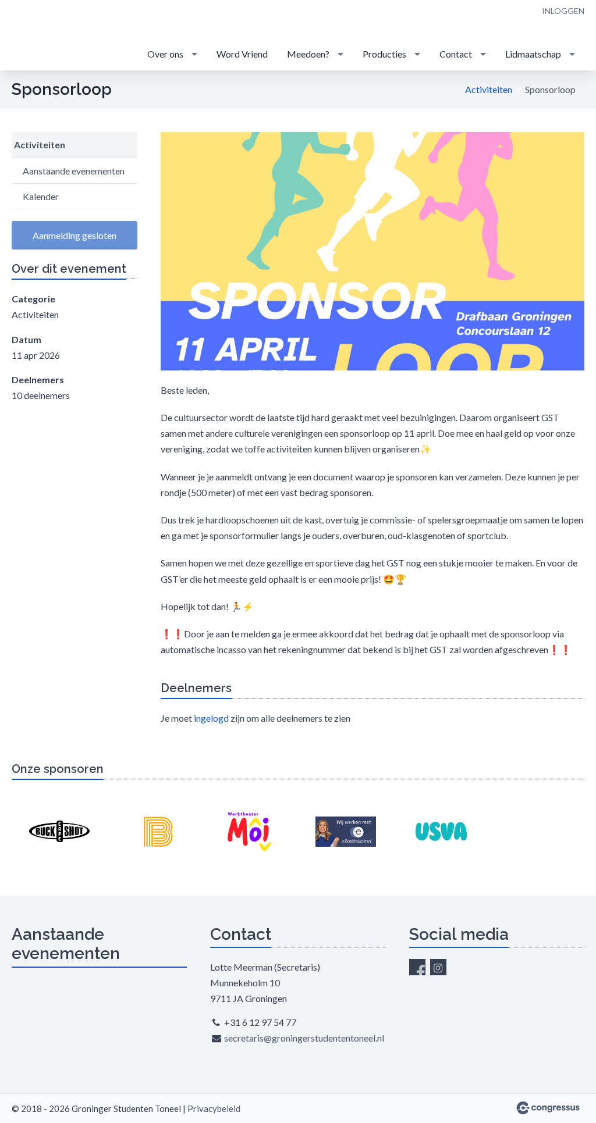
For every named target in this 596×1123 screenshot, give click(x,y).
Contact (455, 53)
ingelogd (211, 717)
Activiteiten (488, 89)
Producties (384, 53)
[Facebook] (417, 967)
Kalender (41, 196)
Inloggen (563, 11)
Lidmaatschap (533, 53)
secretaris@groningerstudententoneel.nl (304, 1037)
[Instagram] (438, 967)
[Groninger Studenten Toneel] (46, 36)
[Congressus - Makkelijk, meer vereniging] (548, 1107)
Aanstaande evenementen (74, 170)
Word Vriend (242, 53)
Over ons (165, 53)
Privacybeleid (213, 1108)
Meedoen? (308, 53)
